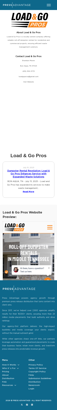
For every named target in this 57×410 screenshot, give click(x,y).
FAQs (31, 375)
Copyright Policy (37, 372)
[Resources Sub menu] (15, 385)
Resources (7, 385)
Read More (28, 192)
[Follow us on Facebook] (27, 405)
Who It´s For (9, 368)
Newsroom (34, 385)
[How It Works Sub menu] (18, 365)
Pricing (5, 372)
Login (31, 389)
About (5, 375)
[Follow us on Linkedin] (32, 405)
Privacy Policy (35, 365)
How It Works (9, 365)
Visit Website (28, 82)
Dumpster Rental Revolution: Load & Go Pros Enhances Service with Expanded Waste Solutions (28, 174)
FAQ (4, 382)
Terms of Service (37, 368)
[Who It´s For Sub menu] (18, 368)
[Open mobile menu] (49, 5)
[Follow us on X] (22, 405)
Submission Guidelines (39, 378)
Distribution (8, 378)
